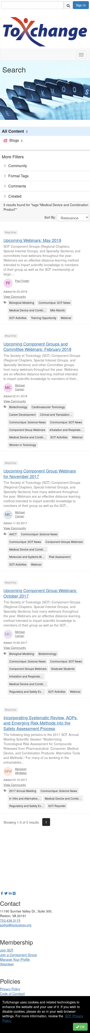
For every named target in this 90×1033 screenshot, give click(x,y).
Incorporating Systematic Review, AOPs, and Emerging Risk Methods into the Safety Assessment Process (40, 722)
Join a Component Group (18, 954)
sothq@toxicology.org (15, 925)
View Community (14, 296)
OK (82, 1026)
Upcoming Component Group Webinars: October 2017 (40, 593)
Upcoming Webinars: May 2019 (32, 240)
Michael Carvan (20, 387)
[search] (68, 5)
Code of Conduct (12, 993)
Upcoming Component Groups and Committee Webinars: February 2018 (37, 346)
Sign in (81, 5)
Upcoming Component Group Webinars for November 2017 (39, 473)
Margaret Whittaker (21, 771)
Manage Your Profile (15, 959)
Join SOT (6, 950)
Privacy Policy (10, 989)
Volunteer (7, 964)
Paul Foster (22, 281)
